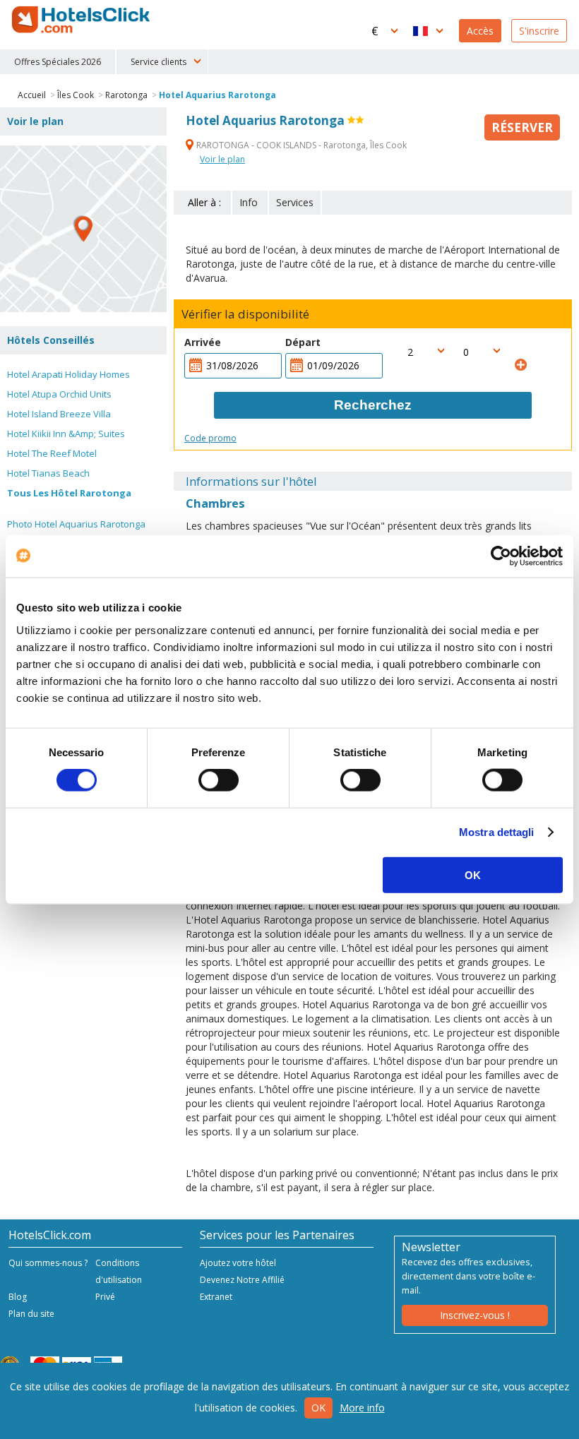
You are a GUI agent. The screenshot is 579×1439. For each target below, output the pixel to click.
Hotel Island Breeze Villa (59, 413)
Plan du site (31, 1314)
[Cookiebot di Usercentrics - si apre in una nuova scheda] (501, 556)
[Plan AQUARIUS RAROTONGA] (83, 228)
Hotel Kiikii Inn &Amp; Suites (66, 433)
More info (362, 1407)
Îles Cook (76, 95)
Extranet (216, 1297)
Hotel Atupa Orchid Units (59, 394)
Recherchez (373, 405)
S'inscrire (539, 30)
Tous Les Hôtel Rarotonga (69, 492)
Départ (303, 342)
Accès (480, 30)
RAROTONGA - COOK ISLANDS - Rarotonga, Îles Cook (300, 145)
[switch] (218, 780)
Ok (318, 1407)
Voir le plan (222, 159)
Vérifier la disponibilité (245, 314)
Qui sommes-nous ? (48, 1263)
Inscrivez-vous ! (475, 1315)
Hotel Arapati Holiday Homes (68, 374)
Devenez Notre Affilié (242, 1280)
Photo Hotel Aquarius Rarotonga (76, 524)
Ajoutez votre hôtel (238, 1263)
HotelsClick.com (82, 20)
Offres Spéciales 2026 (57, 62)
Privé (105, 1297)
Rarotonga (126, 95)
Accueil (32, 95)
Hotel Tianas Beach (48, 473)
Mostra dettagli (497, 832)
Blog (17, 1297)
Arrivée (202, 342)
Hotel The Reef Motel (52, 453)
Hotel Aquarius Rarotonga (217, 95)
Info (248, 202)
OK (473, 874)
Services (295, 202)
